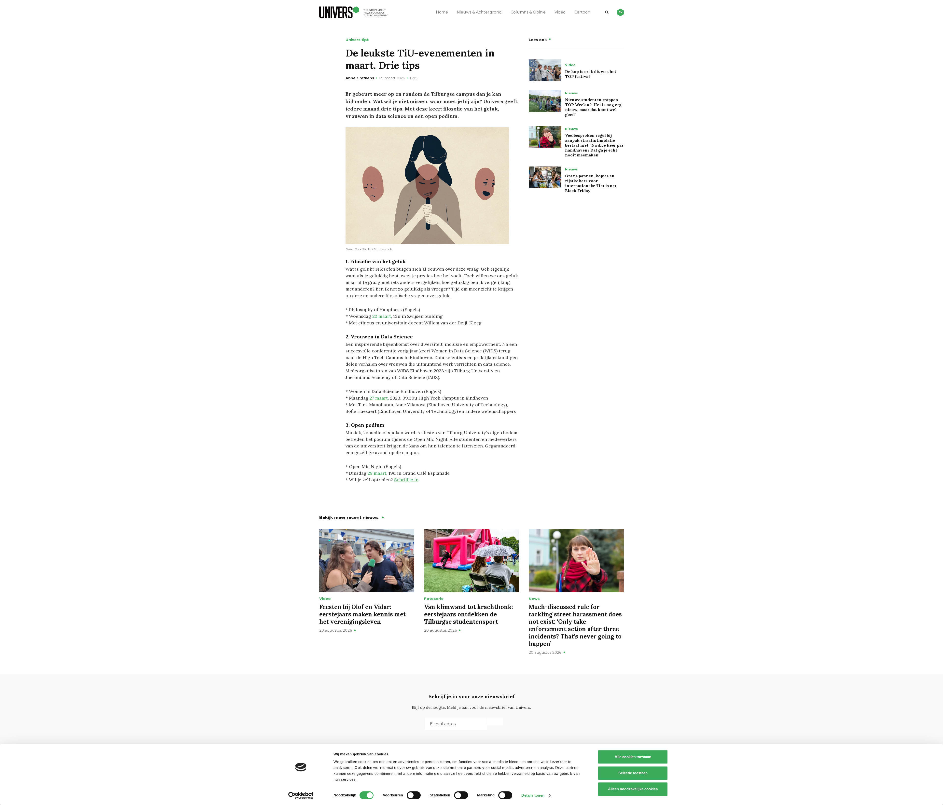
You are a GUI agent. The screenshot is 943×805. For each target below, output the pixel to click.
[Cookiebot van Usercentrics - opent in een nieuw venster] (300, 795)
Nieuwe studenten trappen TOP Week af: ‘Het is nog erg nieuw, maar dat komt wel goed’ (593, 107)
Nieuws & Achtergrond (479, 12)
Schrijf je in (406, 480)
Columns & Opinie (528, 12)
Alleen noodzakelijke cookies (633, 789)
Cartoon (582, 12)
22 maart (381, 316)
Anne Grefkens (360, 78)
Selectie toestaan (633, 773)
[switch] (414, 795)
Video (560, 12)
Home (442, 12)
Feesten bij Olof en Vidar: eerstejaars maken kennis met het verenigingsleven (362, 614)
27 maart (379, 398)
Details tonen (532, 795)
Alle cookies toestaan (633, 757)
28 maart (377, 473)
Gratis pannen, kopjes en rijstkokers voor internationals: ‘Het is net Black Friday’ (590, 183)
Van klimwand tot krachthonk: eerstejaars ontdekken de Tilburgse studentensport (468, 614)
